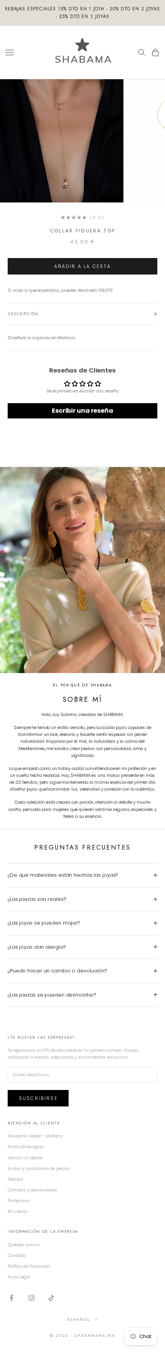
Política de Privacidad (29, 1266)
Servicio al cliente (25, 1158)
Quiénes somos (24, 1245)
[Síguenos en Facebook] (11, 1298)
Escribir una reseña (82, 410)
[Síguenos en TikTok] (51, 1298)
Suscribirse (38, 1098)
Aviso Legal (19, 1277)
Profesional (19, 1201)
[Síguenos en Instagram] (31, 1298)
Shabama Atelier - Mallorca (35, 1136)
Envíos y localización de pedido (39, 1168)
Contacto (17, 1255)
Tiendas (15, 1179)
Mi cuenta (18, 1211)
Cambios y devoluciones (32, 1190)
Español (78, 1319)
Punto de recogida (25, 1147)
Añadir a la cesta (82, 266)
